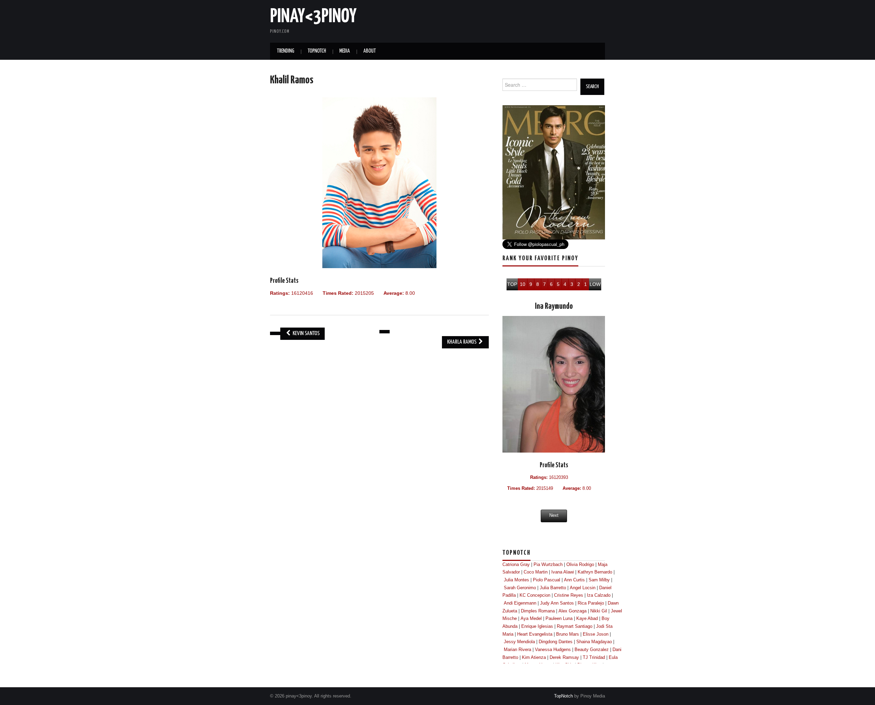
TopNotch (317, 51)
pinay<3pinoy (313, 16)
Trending (285, 51)
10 (522, 284)
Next (553, 515)
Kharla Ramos (462, 342)
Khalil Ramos (291, 80)
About (369, 51)
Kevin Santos (306, 333)
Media (344, 51)
